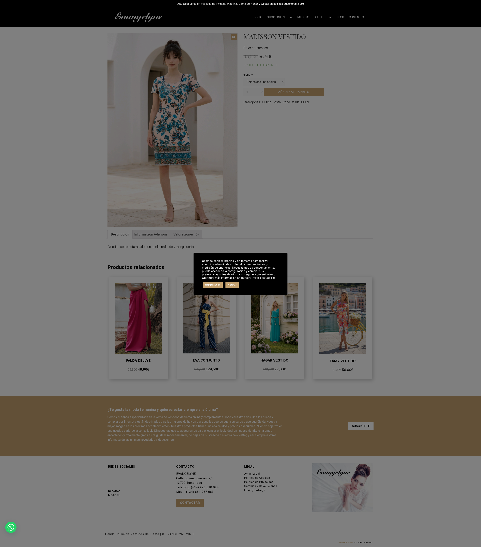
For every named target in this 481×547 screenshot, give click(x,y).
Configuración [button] (212, 284)
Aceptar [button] (232, 284)
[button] (11, 527)
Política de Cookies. (264, 278)
